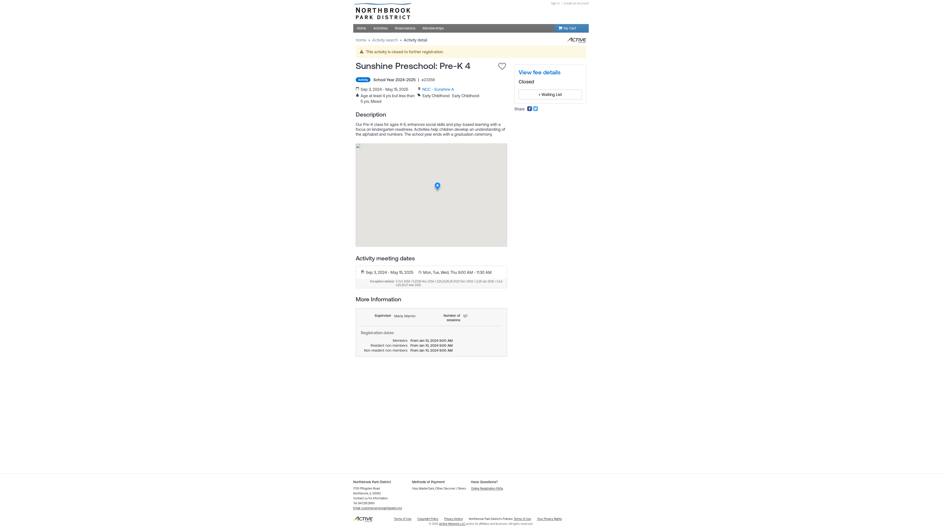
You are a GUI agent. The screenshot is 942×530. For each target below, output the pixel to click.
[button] (502, 66)
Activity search (385, 40)
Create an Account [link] (576, 3)
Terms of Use (522, 519)
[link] (438, 89)
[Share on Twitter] (535, 110)
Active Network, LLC (452, 524)
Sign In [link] (555, 3)
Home (361, 40)
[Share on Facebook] (530, 110)
